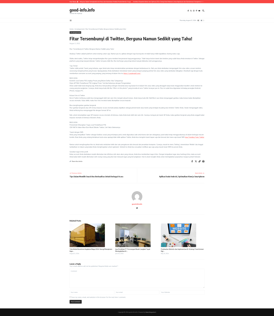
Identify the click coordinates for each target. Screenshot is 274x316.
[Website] (137, 208)
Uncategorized (79, 29)
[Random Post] (198, 20)
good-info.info (82, 10)
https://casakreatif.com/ (132, 73)
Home (71, 29)
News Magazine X (151, 312)
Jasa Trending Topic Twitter (194, 137)
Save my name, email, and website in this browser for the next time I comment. (98, 297)
